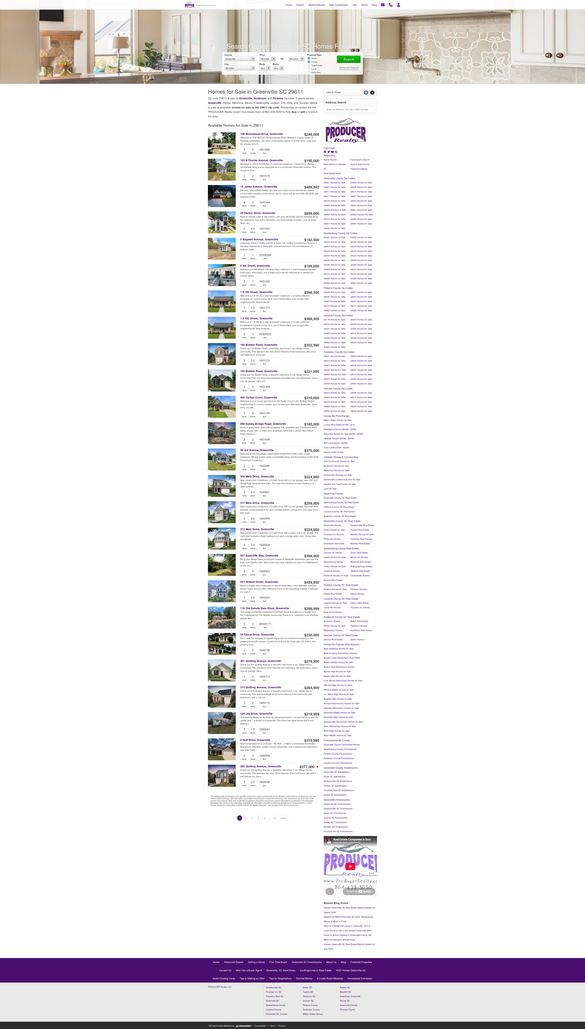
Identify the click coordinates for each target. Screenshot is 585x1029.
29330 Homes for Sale (334, 255)
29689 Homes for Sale (334, 383)
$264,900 (311, 687)
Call (326, 148)
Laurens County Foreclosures (338, 762)
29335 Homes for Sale (334, 260)
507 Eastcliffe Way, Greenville (259, 555)
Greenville (245, 98)
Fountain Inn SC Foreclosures (338, 831)
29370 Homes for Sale (361, 333)
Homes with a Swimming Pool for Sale (342, 479)
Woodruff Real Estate (360, 561)
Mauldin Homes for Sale (362, 534)
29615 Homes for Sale (361, 191)
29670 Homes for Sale (334, 305)
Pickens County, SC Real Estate (339, 506)
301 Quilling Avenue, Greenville (260, 661)
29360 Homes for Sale (334, 333)
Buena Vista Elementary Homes (339, 666)
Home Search (330, 159)
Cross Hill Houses (332, 607)
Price (262, 54)
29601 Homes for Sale (334, 182)
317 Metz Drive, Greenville (257, 502)
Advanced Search (348, 67)
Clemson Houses (358, 589)
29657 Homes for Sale (334, 301)
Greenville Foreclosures (337, 799)
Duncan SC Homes (333, 552)
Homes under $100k (333, 452)
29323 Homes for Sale (361, 251)
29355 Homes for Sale (361, 328)
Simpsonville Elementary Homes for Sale (343, 721)
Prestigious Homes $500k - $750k (340, 429)
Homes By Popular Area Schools (341, 644)
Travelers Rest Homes (361, 538)
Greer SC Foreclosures (335, 813)
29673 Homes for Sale (334, 219)
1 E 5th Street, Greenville (256, 292)
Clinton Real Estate (359, 602)
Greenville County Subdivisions (341, 767)
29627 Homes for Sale (361, 196)
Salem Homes (357, 639)
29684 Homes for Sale (361, 378)
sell (303, 112)
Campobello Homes (359, 575)
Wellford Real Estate (360, 570)
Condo (314, 61)
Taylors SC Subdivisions (335, 785)
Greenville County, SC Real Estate (340, 497)
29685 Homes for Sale (361, 310)
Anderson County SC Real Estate (342, 617)
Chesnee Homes (332, 570)
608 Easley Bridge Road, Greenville (263, 423)
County (228, 54)
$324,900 (311, 477)
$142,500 (311, 239)
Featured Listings (358, 168)
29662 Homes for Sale (334, 214)
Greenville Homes (332, 525)
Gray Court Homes (333, 612)
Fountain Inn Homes (360, 607)
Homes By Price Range (336, 416)
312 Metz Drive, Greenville (257, 529)
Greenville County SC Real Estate (342, 521)
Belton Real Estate (359, 621)
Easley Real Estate (333, 593)
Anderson (260, 98)
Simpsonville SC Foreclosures (338, 808)
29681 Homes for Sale (334, 223)
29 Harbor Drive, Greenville (257, 213)
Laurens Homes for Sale (335, 602)
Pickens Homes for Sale (335, 589)
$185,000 (311, 424)
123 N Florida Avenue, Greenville (261, 160)
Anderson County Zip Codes (339, 352)
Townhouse (316, 65)
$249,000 (311, 134)
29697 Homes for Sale (361, 383)
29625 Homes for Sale (334, 360)
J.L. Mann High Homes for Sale (339, 694)
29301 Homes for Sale (334, 237)
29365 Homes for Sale (361, 264)
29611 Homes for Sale (334, 191)
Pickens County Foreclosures (338, 753)
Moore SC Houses (359, 557)
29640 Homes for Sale (334, 296)
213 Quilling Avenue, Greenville (260, 687)
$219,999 (311, 714)
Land (313, 68)
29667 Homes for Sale (361, 301)
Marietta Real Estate (360, 543)
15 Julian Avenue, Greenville (258, 186)
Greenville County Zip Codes (339, 178)
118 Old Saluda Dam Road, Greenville (264, 608)
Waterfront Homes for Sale (336, 470)
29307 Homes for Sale (334, 246)
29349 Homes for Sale (361, 260)
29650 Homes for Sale (334, 205)
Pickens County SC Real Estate (341, 585)
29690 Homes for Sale (334, 228)
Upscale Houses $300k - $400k (339, 438)
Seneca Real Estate (333, 639)
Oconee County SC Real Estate (341, 635)
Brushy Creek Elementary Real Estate (342, 657)
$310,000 (311, 398)
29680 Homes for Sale (361, 219)
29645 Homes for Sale (361, 342)
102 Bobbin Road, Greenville (258, 371)
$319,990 (311, 740)
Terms (272, 1025)
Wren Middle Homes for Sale (337, 735)
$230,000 (311, 635)
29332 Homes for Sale (334, 324)
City (226, 64)
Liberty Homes (357, 593)
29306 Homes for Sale (361, 241)
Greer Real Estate (359, 552)
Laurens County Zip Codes (338, 315)
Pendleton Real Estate (361, 630)
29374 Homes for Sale (334, 273)
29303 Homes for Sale (334, 241)
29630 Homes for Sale (334, 292)
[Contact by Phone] (391, 4)
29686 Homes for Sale (334, 406)
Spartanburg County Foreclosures (340, 749)
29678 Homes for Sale (361, 401)
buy (294, 112)
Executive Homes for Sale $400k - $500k (343, 433)
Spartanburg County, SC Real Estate (341, 502)
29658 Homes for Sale (361, 392)
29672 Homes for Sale (361, 397)
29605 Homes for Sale (361, 182)
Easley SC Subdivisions (335, 794)
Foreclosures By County (337, 740)
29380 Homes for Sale (334, 337)
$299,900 (311, 503)
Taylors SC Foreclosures (335, 817)
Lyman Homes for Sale (335, 557)
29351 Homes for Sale (334, 328)
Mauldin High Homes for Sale (338, 698)
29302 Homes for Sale (361, 237)
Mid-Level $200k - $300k (336, 442)
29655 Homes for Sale (361, 369)
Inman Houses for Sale (335, 566)
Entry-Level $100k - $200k (336, 447)
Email (332, 148)
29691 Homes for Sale (361, 406)
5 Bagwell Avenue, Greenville (259, 239)
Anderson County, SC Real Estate (340, 516)
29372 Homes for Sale (361, 269)
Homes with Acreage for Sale (338, 474)
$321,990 (311, 371)
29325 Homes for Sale (361, 319)
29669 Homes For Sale (361, 214)
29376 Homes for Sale (361, 273)
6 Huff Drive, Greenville (255, 740)
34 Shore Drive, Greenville (257, 634)
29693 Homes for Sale (334, 410)
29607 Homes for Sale (334, 187)
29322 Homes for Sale (334, 251)
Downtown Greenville (334, 543)
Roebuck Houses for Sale (336, 575)
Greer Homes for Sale (334, 529)
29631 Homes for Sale (361, 292)
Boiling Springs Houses (361, 566)
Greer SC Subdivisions (335, 776)
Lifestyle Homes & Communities (341, 457)
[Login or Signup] (398, 4)
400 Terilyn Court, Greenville (258, 397)
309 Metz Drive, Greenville (257, 476)
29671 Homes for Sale (361, 305)
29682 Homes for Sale (334, 310)
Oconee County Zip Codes (338, 388)
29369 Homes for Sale (334, 269)
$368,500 (311, 292)
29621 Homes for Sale (334, 356)
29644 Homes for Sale (361, 200)
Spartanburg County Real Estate (341, 548)
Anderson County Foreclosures (339, 758)
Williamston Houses (333, 630)
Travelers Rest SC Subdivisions (339, 790)
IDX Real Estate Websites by (222, 1025)
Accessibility (260, 1025)
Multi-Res (315, 72)
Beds (262, 64)
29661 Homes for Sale (361, 209)
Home (314, 58)
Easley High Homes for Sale (337, 675)
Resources (329, 155)
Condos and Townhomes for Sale (340, 484)
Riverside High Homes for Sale (338, 717)
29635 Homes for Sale (334, 200)
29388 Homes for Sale (361, 278)
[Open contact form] (383, 4)
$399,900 (311, 556)
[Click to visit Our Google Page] (336, 152)
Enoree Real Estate (333, 580)
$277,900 (309, 766)
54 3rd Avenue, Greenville (257, 450)
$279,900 (311, 661)
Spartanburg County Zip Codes (340, 233)
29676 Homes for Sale (334, 401)
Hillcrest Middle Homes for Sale (339, 689)
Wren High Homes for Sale (336, 730)
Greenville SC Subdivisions (337, 771)
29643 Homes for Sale (361, 365)
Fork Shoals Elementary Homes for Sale (343, 680)
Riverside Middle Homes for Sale (339, 712)
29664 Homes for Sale (334, 397)
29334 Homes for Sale (361, 255)
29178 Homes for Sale (334, 319)
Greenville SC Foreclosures (337, 803)
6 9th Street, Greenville (255, 265)
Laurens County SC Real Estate (341, 598)
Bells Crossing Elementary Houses (340, 653)
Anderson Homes (332, 621)
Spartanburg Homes (333, 561)
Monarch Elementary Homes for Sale (341, 703)
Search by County (333, 493)
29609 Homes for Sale (361, 187)
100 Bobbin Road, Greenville (258, 344)
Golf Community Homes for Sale (339, 461)
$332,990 (311, 345)
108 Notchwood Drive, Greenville (261, 134)
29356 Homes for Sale (334, 264)
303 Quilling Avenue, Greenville (260, 766)
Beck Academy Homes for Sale (339, 648)
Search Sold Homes (360, 164)
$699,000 (311, 213)
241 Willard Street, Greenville (259, 581)
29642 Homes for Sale (361, 296)
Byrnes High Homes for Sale (337, 671)
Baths (276, 64)
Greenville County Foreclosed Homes (342, 744)
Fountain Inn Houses (334, 534)
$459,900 (311, 582)
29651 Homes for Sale (361, 205)
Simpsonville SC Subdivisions (338, 781)
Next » (284, 818)
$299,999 (311, 608)
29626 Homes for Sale (361, 360)
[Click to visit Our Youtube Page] (332, 152)
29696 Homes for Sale (361, 410)
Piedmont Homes (332, 538)
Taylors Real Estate (359, 529)
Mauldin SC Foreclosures (336, 826)
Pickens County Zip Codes (338, 288)
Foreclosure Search (359, 159)
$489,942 (311, 187)
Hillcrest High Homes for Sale (338, 685)
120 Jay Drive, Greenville (256, 713)
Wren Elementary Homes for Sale (340, 726)
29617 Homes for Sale (334, 196)
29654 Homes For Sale (335, 209)
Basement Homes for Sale (336, 465)
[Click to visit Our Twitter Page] (328, 152)
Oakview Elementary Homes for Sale (341, 707)
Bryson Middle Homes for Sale (338, 662)
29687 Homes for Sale (361, 223)
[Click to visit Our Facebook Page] (325, 152)
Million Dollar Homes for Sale (338, 420)
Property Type (314, 54)
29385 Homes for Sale (334, 278)
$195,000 (311, 160)
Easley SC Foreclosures (335, 822)
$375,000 (311, 450)
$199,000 (311, 266)
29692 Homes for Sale (334, 346)
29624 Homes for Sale (361, 356)
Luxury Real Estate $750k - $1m (339, 424)
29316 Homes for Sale (361, 246)
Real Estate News (332, 173)
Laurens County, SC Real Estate (339, 511)
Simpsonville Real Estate (362, 525)
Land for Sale (330, 488)
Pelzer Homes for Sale (334, 625)
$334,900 (311, 529)
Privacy (282, 1025)
